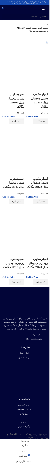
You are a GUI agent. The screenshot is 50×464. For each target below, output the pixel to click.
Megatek (44, 113)
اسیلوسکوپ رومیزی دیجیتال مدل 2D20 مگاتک (37, 263)
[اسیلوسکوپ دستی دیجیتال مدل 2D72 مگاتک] (37, 136)
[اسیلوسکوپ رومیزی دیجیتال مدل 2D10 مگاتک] (13, 216)
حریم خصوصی (24, 405)
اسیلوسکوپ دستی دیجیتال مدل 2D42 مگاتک (13, 183)
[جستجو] (5, 16)
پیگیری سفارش (24, 426)
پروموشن (24, 414)
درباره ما (24, 422)
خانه (46, 24)
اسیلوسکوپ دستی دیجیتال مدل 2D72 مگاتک (37, 183)
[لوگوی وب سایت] (25, 9)
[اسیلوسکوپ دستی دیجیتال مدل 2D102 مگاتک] (13, 52)
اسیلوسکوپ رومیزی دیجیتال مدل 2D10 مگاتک (13, 263)
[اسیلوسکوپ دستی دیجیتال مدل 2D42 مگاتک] (13, 136)
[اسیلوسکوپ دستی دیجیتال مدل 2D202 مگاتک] (37, 52)
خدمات (24, 418)
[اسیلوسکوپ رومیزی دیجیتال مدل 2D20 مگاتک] (37, 216)
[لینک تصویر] (25, 301)
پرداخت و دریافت (24, 409)
